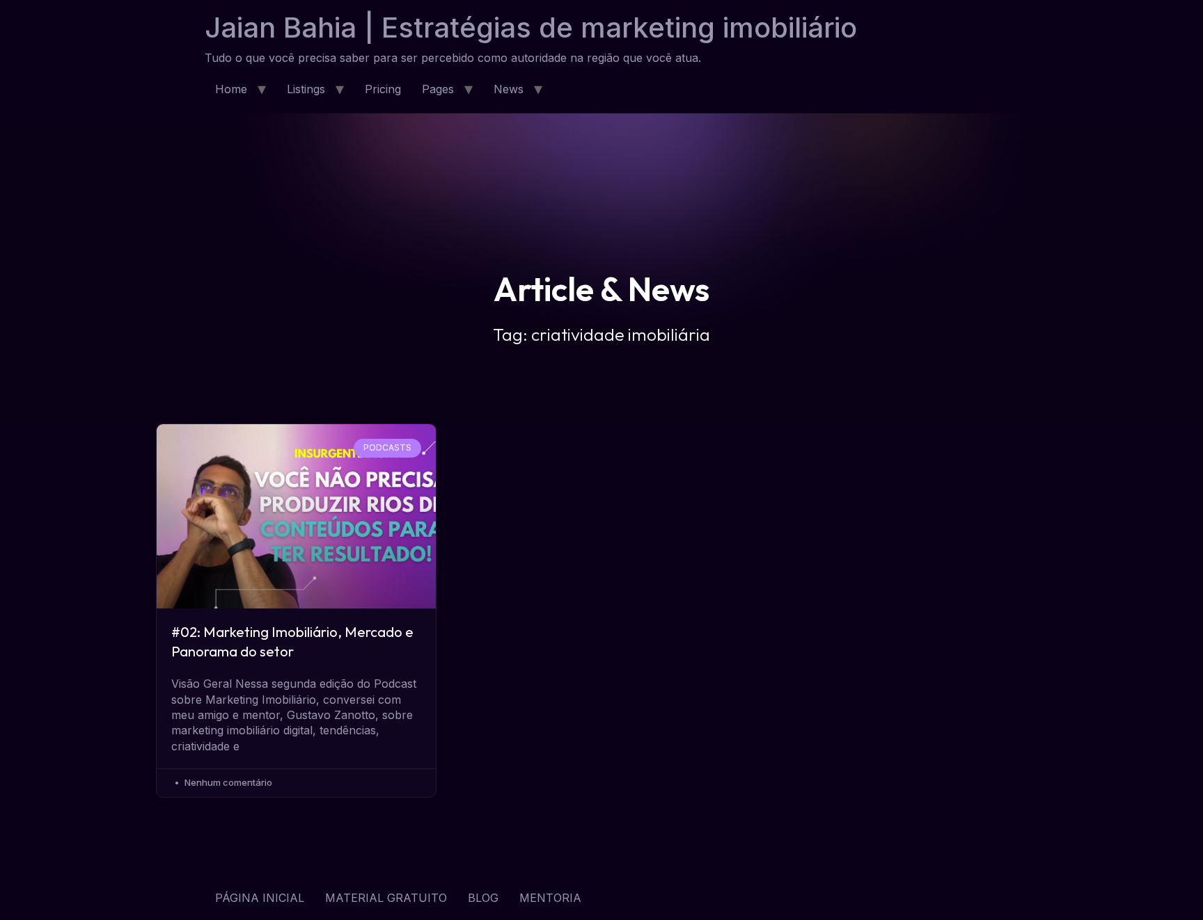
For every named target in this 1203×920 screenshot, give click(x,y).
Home (231, 89)
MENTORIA (550, 898)
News (509, 89)
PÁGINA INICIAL (259, 898)
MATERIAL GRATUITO (386, 898)
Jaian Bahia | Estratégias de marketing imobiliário (531, 27)
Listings (306, 89)
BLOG (483, 898)
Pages (438, 89)
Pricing (383, 89)
